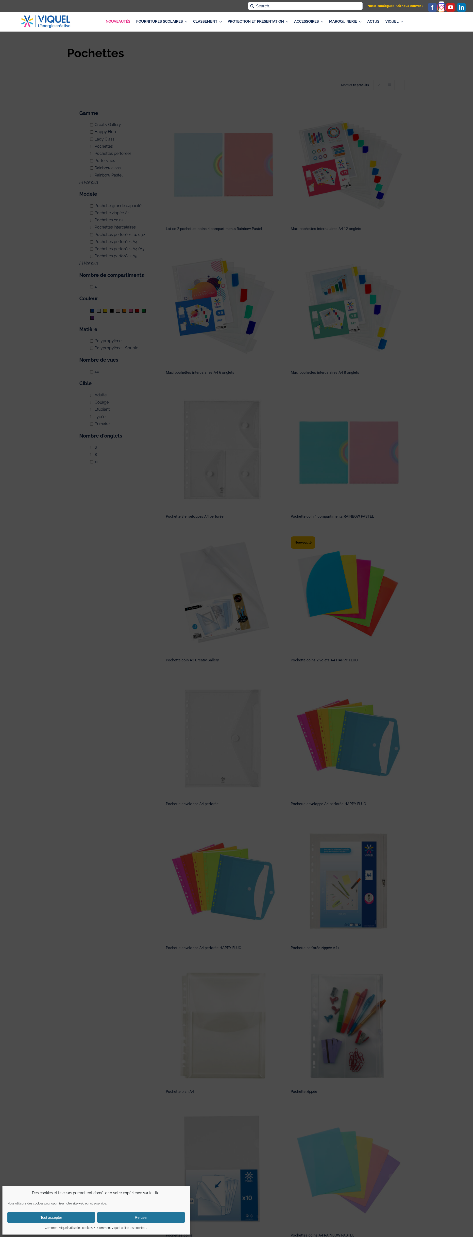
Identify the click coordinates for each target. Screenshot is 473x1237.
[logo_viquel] (45, 17)
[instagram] (441, 7)
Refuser (141, 1217)
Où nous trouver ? (409, 6)
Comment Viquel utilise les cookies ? (70, 1228)
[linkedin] (461, 7)
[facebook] (432, 7)
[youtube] (450, 7)
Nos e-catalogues (381, 6)
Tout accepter (51, 1217)
